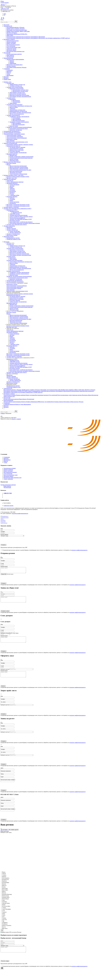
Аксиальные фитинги (12, 183)
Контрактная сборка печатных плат (15, 51)
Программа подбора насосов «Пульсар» (17, 67)
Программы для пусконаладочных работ (17, 30)
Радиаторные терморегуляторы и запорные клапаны (20, 144)
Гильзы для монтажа (14, 231)
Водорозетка (12, 191)
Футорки (11, 194)
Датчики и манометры (9, 226)
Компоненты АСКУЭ (12, 210)
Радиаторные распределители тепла (18, 128)
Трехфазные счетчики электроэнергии (19, 122)
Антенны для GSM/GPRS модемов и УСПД (20, 219)
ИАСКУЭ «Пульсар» (12, 32)
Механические (16, 100)
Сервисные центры (11, 48)
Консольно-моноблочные (15, 171)
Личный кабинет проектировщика (15, 59)
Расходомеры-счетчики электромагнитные (20, 96)
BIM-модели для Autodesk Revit (14, 64)
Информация (12, 63)
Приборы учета (7, 82)
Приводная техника (9, 236)
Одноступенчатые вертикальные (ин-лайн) (20, 170)
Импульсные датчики (12, 235)
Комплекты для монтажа (15, 130)
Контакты (6, 78)
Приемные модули (14, 211)
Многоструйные (13, 107)
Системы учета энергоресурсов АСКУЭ (17, 224)
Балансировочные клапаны (16, 148)
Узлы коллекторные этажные (14, 135)
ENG (5, 13)
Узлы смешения (10, 140)
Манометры (9, 227)
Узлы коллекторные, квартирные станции (14, 134)
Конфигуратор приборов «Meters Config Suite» (18, 31)
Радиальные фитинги (12, 196)
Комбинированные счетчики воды (18, 111)
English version (7, 79)
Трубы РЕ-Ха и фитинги (10, 179)
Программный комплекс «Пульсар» (15, 27)
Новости (9, 72)
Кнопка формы (4, 534)
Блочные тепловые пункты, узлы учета (13, 175)
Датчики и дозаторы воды (13, 234)
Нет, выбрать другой (13, 829)
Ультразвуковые (16, 102)
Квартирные (12, 99)
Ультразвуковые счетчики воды (17, 110)
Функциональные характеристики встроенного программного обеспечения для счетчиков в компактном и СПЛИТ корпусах (38, 38)
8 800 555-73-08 (5, 8)
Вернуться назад (5, 831)
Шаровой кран (13, 155)
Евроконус (12, 192)
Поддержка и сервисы (9, 39)
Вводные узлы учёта (12, 178)
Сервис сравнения (8, 479)
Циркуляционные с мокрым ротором (18, 168)
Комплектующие (13, 126)
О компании (7, 68)
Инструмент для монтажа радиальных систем (18, 206)
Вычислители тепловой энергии (17, 94)
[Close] (1, 591)
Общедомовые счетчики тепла (17, 92)
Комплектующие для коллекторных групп (17, 142)
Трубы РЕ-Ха (10, 180)
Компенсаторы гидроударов (16, 150)
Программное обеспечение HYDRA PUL (17, 34)
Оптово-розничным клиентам (14, 54)
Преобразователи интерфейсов (17, 218)
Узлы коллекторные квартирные (15, 136)
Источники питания (14, 220)
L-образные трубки (14, 195)
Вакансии (9, 71)
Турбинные (12, 108)
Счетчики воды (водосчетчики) (14, 104)
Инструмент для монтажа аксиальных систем (18, 204)
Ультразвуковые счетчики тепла (20, 90)
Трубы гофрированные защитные (15, 182)
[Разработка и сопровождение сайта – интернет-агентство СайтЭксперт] (5, 523)
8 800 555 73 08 (8, 493)
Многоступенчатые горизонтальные (18, 167)
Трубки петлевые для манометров (18, 152)
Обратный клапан (14, 160)
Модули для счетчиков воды (16, 114)
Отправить (3, 544)
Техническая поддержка (13, 40)
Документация (10, 56)
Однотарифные (16, 118)
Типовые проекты (11, 66)
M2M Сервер (10, 35)
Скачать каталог (5, 2)
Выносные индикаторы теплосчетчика (19, 95)
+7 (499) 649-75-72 (5, 11)
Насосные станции (11, 163)
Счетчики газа (10, 83)
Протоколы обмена (11, 50)
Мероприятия (10, 75)
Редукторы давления (14, 151)
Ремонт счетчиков (11, 43)
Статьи (8, 74)
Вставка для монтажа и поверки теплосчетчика (21, 156)
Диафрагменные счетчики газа (17, 84)
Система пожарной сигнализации (12, 132)
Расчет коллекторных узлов (13, 47)
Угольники (12, 190)
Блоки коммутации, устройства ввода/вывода (20, 222)
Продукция (6, 24)
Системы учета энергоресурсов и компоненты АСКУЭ (17, 208)
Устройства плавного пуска (13, 239)
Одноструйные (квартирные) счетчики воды (20, 106)
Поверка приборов (11, 42)
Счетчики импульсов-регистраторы (18, 215)
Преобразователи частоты (13, 238)
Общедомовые (13, 103)
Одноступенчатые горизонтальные (18, 174)
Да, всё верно (4, 829)
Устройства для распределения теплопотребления (19, 127)
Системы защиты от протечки (11, 207)
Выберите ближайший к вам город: (9, 633)
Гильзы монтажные (14, 184)
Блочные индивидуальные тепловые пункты (18, 176)
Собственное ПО (8, 26)
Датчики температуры (12, 230)
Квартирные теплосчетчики (16, 88)
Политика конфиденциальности (20, 513)
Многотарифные (16, 119)
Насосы (8, 164)
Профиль (11, 62)
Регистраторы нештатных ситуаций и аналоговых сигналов (24, 223)
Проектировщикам (8, 58)
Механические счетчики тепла (20, 91)
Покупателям (7, 52)
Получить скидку (5, 961)
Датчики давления (11, 228)
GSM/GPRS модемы (14, 214)
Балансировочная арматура (13, 146)
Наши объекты (10, 55)
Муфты (11, 187)
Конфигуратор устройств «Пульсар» (16, 28)
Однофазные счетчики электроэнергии (19, 116)
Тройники (12, 188)
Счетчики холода (11, 98)
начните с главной (16, 419)
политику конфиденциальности (79, 550)
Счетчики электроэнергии (13, 115)
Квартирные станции (12, 139)
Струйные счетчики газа (15, 86)
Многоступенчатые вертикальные (18, 166)
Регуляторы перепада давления (17, 147)
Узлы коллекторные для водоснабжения (17, 138)
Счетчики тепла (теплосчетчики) (15, 87)
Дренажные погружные (15, 172)
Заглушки (11, 186)
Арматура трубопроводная (10, 143)
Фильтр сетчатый (13, 159)
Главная (3, 413)
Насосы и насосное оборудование (12, 162)
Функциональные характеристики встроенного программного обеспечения (26, 36)
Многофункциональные (18, 120)
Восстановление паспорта (13, 44)
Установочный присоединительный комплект (21, 158)
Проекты (11, 60)
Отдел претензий (11, 46)
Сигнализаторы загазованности (12, 131)
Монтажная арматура (12, 154)
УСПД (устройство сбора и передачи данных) (21, 216)
